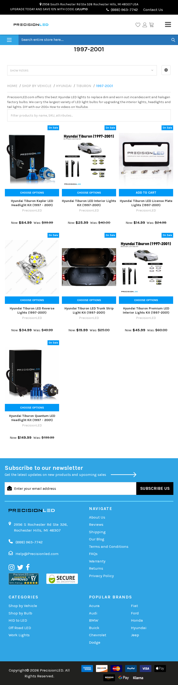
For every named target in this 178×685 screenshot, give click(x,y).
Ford (135, 613)
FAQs (93, 553)
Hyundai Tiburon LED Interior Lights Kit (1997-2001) (89, 203)
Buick (94, 627)
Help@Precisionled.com (37, 553)
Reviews (96, 524)
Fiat (134, 605)
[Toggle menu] (9, 40)
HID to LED (18, 620)
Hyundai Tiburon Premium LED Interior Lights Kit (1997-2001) (146, 310)
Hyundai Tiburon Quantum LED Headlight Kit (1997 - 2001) (32, 418)
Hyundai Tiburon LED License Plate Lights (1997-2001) (146, 203)
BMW (93, 620)
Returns (96, 568)
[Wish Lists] (138, 24)
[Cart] (151, 24)
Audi (93, 613)
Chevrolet (97, 635)
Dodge (94, 642)
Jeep (135, 635)
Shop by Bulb (20, 613)
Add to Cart (146, 193)
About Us (97, 517)
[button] (166, 70)
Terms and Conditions (108, 546)
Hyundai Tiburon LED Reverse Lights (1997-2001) (32, 310)
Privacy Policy (101, 575)
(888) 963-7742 (124, 9)
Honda (137, 620)
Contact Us (152, 9)
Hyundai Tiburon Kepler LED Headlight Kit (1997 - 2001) (32, 203)
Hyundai (138, 627)
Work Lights (19, 635)
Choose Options (32, 192)
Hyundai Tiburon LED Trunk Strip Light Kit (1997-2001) (89, 310)
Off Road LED (20, 627)
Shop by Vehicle (23, 605)
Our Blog (96, 539)
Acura (94, 605)
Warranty (97, 561)
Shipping (97, 531)
